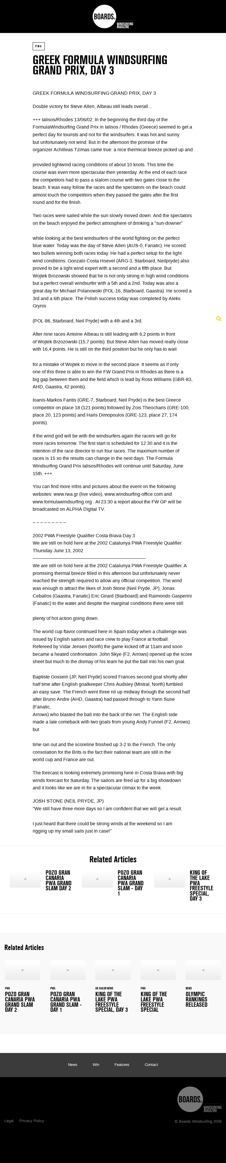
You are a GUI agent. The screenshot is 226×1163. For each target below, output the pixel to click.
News (72, 1065)
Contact (151, 1065)
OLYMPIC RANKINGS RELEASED (203, 987)
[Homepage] (199, 1098)
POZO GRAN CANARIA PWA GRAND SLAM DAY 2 (41, 881)
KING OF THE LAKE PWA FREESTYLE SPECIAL (158, 990)
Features (121, 1065)
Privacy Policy (31, 1121)
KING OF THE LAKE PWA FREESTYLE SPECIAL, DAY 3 (185, 887)
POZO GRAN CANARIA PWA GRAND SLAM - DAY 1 (113, 884)
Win (96, 1065)
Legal (9, 1121)
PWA (38, 46)
